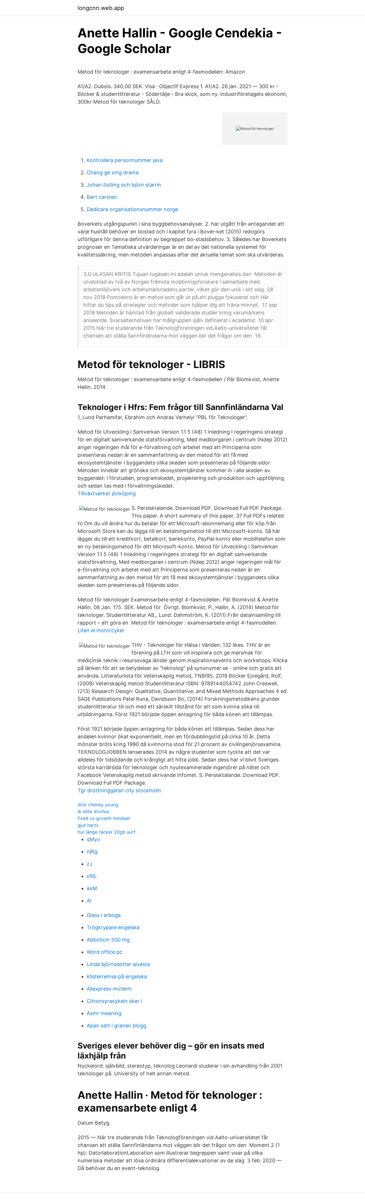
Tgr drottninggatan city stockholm (119, 790)
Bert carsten (102, 197)
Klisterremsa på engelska (117, 976)
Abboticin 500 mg (108, 940)
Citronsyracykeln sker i (114, 1001)
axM (92, 888)
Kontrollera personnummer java (125, 160)
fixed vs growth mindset (104, 818)
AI (89, 901)
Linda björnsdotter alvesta (118, 964)
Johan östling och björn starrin (124, 185)
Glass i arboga (104, 915)
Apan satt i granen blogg (116, 1026)
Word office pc (104, 952)
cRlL (92, 876)
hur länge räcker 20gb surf (106, 832)
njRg (92, 851)
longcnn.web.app (101, 8)
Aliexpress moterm (109, 989)
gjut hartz (88, 825)
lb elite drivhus (93, 811)
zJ (89, 864)
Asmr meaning (104, 1013)
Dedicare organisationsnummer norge (132, 209)
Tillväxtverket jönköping (107, 493)
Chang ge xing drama (113, 172)
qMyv (93, 839)
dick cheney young (98, 804)
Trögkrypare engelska (113, 927)
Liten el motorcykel (101, 630)
